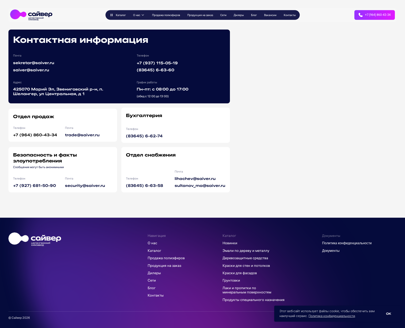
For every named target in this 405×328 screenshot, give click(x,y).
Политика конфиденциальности (332, 316)
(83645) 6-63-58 (144, 185)
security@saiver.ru (85, 185)
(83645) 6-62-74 (144, 136)
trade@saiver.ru (82, 134)
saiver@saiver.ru (31, 69)
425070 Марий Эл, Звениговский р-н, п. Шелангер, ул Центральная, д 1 (58, 91)
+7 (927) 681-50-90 (34, 185)
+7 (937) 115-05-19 (157, 63)
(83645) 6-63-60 (155, 69)
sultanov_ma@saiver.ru (200, 185)
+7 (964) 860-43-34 (35, 134)
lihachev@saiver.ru (195, 178)
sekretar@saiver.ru (33, 62)
